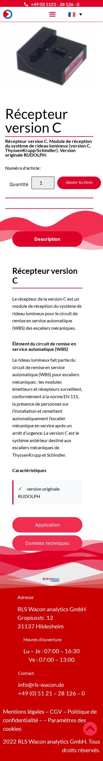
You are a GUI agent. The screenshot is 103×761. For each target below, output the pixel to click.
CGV (56, 711)
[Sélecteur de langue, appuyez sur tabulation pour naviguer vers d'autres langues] (75, 14)
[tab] (47, 239)
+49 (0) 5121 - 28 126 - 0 (55, 4)
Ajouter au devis (79, 183)
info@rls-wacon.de (41, 684)
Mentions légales (23, 711)
